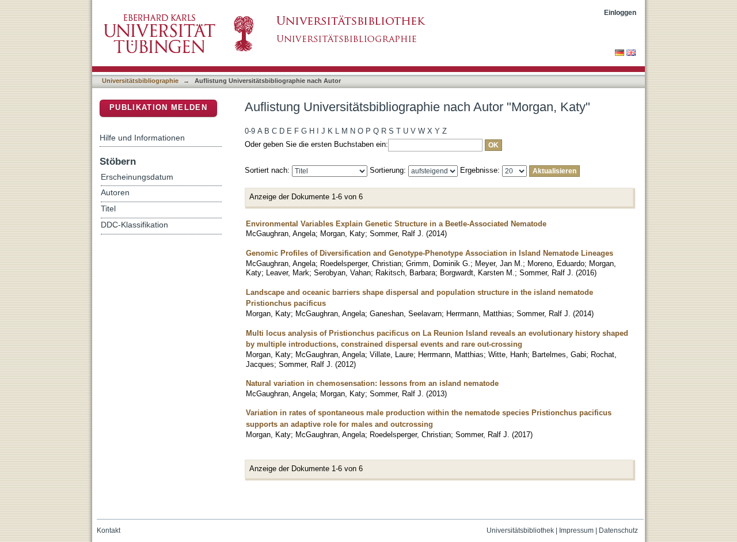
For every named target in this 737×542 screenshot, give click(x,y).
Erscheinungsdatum (137, 177)
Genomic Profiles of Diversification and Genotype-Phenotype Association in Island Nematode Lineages (429, 253)
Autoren (115, 192)
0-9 (250, 131)
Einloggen (620, 12)
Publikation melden (158, 107)
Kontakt (108, 530)
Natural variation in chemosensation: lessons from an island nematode (372, 383)
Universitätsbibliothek (520, 530)
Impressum (576, 530)
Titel (108, 208)
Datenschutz (618, 530)
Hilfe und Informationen (142, 137)
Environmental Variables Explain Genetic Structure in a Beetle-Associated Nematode (396, 223)
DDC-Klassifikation (134, 225)
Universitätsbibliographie (140, 80)
